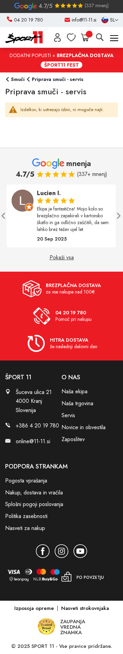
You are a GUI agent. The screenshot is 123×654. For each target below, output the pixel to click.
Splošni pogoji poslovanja (34, 504)
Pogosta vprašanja (26, 481)
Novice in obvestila (84, 427)
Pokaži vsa (62, 257)
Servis (68, 415)
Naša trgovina (77, 403)
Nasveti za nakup (25, 528)
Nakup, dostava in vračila (34, 492)
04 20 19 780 (28, 19)
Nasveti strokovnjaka (85, 608)
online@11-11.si (33, 441)
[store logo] (24, 37)
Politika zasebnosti (26, 516)
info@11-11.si (84, 19)
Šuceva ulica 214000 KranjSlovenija (34, 401)
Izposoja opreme (34, 608)
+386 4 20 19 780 (37, 426)
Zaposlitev (73, 439)
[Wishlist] (71, 37)
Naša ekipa (74, 391)
